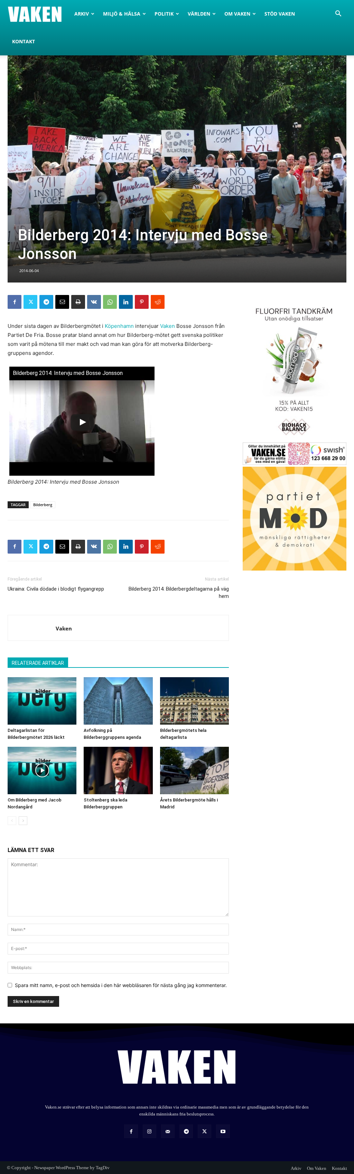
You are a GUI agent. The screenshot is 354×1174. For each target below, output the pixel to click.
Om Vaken (237, 13)
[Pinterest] (142, 302)
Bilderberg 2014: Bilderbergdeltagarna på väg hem (179, 592)
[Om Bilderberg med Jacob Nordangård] (42, 770)
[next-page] (23, 820)
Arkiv (81, 13)
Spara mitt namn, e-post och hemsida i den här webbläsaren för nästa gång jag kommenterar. (121, 985)
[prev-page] (12, 820)
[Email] (62, 302)
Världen (199, 13)
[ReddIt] (158, 302)
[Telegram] (46, 302)
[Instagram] (149, 1131)
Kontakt (23, 41)
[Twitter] (30, 302)
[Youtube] (223, 1131)
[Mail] (168, 1131)
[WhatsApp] (110, 302)
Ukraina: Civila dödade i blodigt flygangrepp (56, 589)
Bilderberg (42, 504)
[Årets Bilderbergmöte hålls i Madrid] (194, 770)
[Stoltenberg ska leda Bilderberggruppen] (118, 770)
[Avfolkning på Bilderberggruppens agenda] (118, 701)
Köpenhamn (119, 326)
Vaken (167, 326)
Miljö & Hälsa (121, 13)
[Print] (78, 302)
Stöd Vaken (279, 13)
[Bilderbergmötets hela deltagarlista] (194, 701)
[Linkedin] (126, 302)
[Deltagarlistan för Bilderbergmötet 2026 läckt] (42, 701)
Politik (164, 13)
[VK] (94, 302)
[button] (338, 14)
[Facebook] (14, 302)
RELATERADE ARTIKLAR (38, 663)
